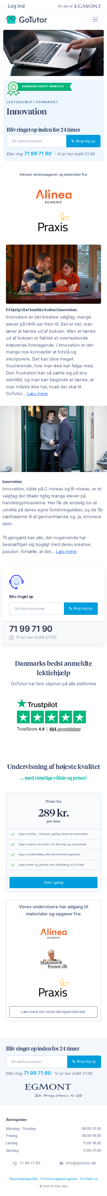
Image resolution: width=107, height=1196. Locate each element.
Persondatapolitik (23, 1179)
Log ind (16, 6)
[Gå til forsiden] (26, 19)
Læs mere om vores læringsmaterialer (53, 1011)
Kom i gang (53, 882)
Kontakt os (89, 1179)
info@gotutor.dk (80, 1163)
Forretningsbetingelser (59, 1179)
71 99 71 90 (37, 153)
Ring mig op (85, 141)
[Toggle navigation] (95, 19)
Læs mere (37, 393)
